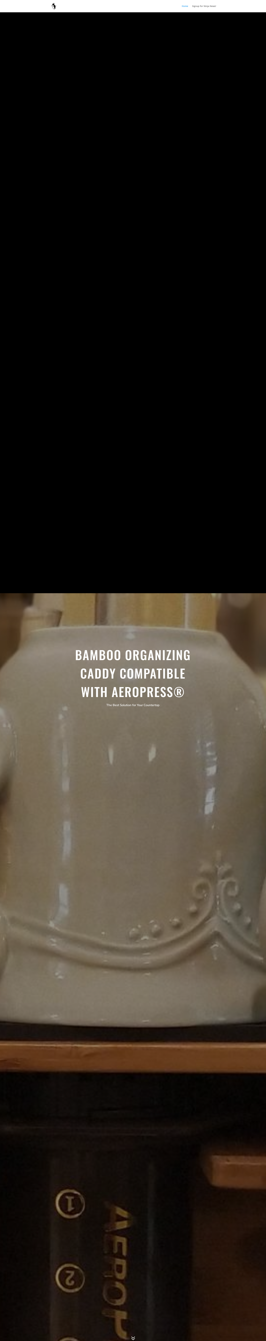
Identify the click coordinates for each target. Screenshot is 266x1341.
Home (185, 6)
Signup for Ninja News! (204, 6)
